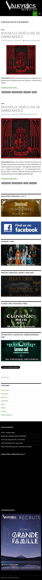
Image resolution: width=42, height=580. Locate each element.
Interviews (4, 397)
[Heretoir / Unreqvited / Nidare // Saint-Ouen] (21, 286)
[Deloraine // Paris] (21, 255)
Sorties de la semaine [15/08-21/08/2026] (13, 436)
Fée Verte (19, 40)
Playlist (3, 408)
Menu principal (39, 13)
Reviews (3, 411)
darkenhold (6, 92)
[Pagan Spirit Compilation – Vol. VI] (21, 208)
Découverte (4, 393)
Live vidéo (27, 92)
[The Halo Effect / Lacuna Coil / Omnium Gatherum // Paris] (21, 350)
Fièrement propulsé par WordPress (10, 577)
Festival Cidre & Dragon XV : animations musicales (16, 446)
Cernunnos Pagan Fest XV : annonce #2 (13, 439)
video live (33, 183)
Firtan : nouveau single (8, 432)
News (2, 29)
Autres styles (5, 390)
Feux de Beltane (17, 92)
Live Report (4, 401)
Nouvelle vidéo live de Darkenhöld (20, 35)
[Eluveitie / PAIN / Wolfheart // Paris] (21, 317)
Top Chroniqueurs (6, 415)
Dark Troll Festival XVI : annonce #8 (12, 443)
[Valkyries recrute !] (21, 542)
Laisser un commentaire (32, 40)
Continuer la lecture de (9, 87)
